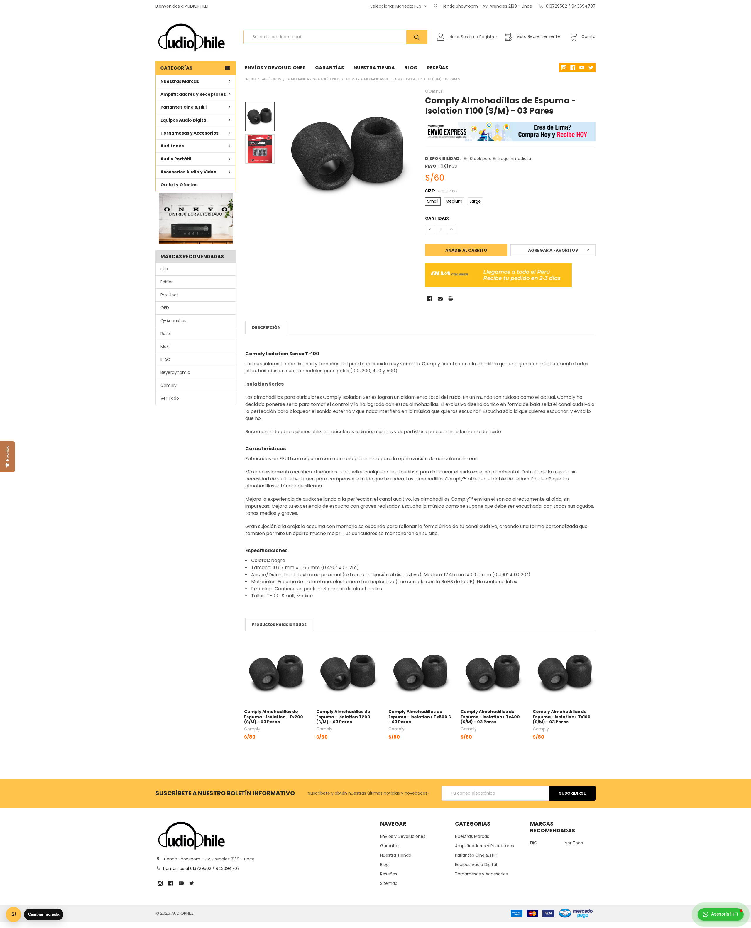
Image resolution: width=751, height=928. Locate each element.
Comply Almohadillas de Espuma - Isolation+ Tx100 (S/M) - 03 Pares (562, 717)
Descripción (266, 327)
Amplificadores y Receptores (193, 94)
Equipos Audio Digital (183, 120)
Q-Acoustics (173, 321)
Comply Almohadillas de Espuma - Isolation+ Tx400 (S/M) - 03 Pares (490, 717)
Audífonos (172, 146)
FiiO (164, 269)
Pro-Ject (169, 295)
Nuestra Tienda (374, 67)
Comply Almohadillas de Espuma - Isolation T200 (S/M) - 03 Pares (343, 717)
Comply (168, 385)
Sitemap (389, 883)
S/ (13, 914)
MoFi (165, 346)
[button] (196, 218)
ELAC (165, 359)
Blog (410, 67)
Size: (441, 191)
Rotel (165, 334)
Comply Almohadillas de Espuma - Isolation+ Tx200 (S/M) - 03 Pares (273, 717)
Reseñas (437, 67)
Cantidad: (437, 218)
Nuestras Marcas (179, 81)
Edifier (166, 282)
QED (164, 308)
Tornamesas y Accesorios (189, 133)
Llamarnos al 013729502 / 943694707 (201, 868)
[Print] (450, 298)
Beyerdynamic (175, 372)
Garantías (329, 67)
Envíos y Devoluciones (275, 67)
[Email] (440, 298)
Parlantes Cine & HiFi (183, 107)
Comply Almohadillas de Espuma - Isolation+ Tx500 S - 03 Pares (419, 717)
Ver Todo (169, 398)
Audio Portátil (175, 159)
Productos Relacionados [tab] (279, 624)
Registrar (488, 37)
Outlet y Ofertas (178, 185)
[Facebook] (429, 298)
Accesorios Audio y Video (188, 172)
